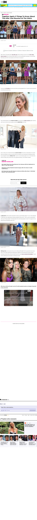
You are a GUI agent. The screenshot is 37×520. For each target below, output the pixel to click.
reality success (27, 120)
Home (2, 12)
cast (14, 54)
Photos (5, 12)
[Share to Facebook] (9, 50)
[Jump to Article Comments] (4, 50)
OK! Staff (14, 45)
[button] (2, 2)
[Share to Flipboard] (22, 50)
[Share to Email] (30, 50)
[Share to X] (15, 50)
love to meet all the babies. (27, 254)
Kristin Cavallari (9, 12)
